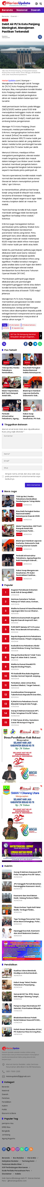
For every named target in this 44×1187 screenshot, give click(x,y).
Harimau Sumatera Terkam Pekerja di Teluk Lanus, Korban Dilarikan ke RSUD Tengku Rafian (25, 600)
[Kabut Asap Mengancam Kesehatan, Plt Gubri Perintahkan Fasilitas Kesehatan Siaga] (32, 405)
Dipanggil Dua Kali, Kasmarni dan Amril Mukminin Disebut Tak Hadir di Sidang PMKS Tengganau (27, 932)
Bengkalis (6, 1131)
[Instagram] (13, 1149)
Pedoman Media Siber (12, 1164)
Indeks (18, 1174)
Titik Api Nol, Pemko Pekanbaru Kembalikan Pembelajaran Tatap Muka (11, 370)
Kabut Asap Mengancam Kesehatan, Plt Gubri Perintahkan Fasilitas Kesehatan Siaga (32, 416)
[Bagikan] (40, 37)
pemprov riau (7, 1123)
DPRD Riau (6, 1127)
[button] (36, 3)
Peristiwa (5, 1098)
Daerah (5, 20)
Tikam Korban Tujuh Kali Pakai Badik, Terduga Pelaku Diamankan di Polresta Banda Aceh (27, 908)
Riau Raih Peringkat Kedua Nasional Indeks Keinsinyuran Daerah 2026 (32, 370)
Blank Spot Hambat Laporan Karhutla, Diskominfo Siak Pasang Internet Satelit (31, 393)
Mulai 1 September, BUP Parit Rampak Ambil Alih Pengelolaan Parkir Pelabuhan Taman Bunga (10, 393)
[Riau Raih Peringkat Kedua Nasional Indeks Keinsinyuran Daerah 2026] (32, 359)
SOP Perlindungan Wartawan (15, 1167)
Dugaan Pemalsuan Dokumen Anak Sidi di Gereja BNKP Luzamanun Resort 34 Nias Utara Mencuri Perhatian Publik (25, 591)
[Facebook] (26, 344)
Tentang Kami (28, 1161)
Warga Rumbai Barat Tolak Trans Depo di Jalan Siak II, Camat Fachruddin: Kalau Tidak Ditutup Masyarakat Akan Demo (26, 656)
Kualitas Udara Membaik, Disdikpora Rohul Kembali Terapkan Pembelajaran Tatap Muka (27, 972)
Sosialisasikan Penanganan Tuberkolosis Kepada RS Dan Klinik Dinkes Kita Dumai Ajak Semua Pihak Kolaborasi (26, 693)
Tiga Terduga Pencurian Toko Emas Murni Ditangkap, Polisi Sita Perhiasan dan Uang (27, 920)
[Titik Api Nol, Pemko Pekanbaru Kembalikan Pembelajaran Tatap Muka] (11, 359)
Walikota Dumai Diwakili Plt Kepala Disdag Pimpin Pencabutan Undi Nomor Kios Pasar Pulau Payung (24, 665)
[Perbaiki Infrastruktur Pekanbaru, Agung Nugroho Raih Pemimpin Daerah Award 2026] (11, 405)
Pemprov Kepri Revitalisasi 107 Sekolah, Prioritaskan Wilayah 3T (27, 1007)
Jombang (6, 1135)
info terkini (15, 325)
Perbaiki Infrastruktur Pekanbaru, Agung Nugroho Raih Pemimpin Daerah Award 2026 (10, 416)
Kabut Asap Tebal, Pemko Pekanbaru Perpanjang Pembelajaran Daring (25, 983)
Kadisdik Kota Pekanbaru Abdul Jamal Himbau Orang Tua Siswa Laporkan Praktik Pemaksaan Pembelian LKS (25, 647)
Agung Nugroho (8, 1138)
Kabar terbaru (29, 325)
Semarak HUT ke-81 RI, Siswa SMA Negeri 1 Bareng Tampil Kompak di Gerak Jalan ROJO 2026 (27, 995)
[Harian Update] (16, 3)
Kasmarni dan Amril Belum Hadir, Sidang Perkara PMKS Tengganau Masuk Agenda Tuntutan (26, 897)
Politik (4, 1109)
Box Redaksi (18, 1158)
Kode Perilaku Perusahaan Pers (16, 1170)
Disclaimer (7, 1174)
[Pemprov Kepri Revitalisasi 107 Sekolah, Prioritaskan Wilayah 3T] (7, 1008)
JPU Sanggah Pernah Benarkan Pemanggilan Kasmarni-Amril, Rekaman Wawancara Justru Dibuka (27, 885)
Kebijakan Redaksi (10, 1161)
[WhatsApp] (40, 344)
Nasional (5, 1090)
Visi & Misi (31, 1158)
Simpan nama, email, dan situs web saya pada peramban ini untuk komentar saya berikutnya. (22, 476)
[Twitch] (17, 1149)
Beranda (5, 1087)
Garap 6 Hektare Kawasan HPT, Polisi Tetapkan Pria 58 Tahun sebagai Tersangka (25, 712)
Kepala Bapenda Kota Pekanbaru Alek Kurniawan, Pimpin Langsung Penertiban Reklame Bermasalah (26, 637)
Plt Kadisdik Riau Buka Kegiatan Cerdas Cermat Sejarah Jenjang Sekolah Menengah (25, 674)
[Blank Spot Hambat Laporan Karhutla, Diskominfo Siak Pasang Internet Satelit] (32, 382)
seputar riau (18, 328)
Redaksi (5, 36)
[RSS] (31, 1149)
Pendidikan (6, 1102)
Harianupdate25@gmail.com (18, 1076)
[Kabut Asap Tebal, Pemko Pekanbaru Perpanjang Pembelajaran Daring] (7, 985)
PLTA (7, 328)
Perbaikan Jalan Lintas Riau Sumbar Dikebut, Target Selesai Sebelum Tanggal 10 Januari (25, 684)
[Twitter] (30, 344)
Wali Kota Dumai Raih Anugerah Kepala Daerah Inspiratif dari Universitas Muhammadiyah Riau (25, 619)
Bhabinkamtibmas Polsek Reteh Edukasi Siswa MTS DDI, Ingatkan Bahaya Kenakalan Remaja (27, 1019)
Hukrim (5, 1106)
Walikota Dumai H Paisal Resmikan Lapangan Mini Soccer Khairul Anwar (26, 609)
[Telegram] (35, 344)
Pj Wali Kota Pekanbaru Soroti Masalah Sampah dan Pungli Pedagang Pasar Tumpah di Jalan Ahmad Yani (26, 702)
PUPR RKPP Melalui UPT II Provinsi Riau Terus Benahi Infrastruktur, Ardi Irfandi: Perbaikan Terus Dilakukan (25, 628)
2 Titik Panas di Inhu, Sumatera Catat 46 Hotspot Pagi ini (24, 721)
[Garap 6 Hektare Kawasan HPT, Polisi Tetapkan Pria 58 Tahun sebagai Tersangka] (7, 874)
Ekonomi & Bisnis (9, 1113)
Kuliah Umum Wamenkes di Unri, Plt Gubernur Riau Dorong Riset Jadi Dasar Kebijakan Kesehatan (28, 1030)
